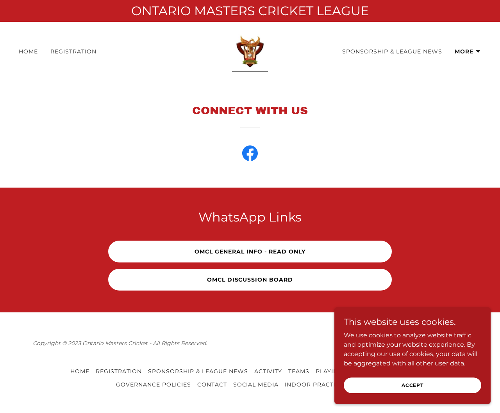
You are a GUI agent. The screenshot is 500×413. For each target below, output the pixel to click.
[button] (468, 51)
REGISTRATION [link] (73, 51)
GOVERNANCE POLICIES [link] (153, 384)
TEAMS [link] (298, 371)
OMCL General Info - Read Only (250, 251)
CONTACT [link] (212, 384)
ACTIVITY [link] (268, 371)
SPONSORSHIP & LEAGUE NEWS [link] (392, 51)
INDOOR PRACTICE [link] (314, 384)
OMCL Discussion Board (250, 279)
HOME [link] (28, 51)
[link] (250, 51)
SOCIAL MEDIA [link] (256, 384)
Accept (412, 385)
